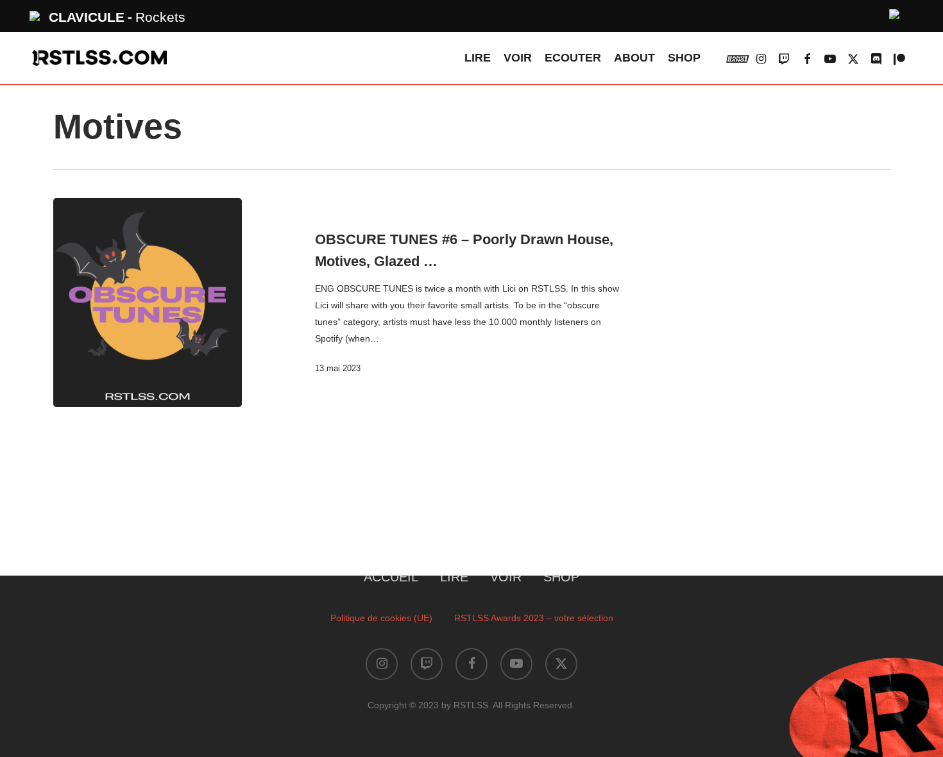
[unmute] (895, 12)
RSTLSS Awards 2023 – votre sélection (533, 618)
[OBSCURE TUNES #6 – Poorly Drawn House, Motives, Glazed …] (147, 302)
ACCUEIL (391, 577)
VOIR (506, 577)
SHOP (561, 577)
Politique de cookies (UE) (381, 618)
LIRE (454, 577)
